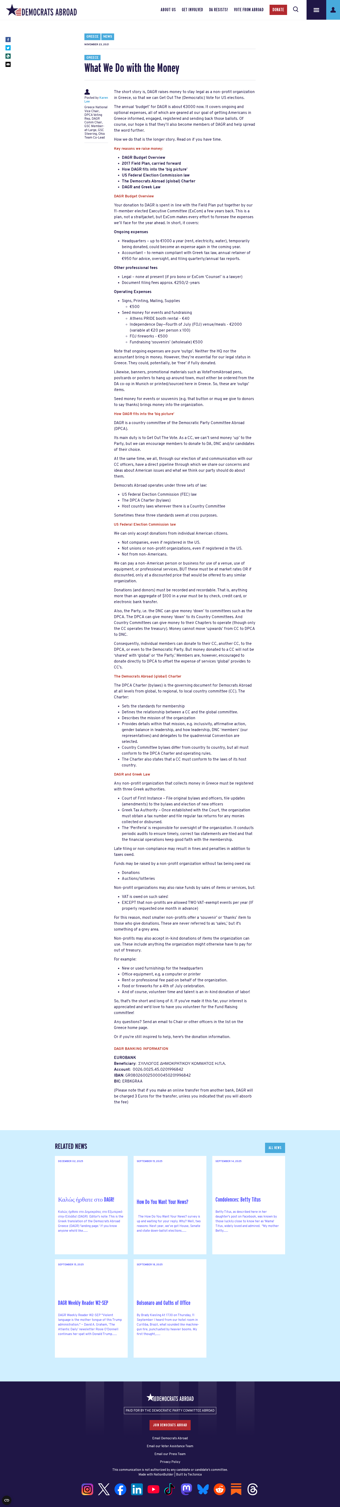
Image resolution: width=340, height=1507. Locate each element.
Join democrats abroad (170, 1425)
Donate (278, 9)
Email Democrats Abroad (170, 1438)
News (107, 37)
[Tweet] (8, 48)
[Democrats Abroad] (41, 10)
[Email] (8, 64)
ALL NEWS (275, 1148)
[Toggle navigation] (316, 10)
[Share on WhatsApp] (8, 56)
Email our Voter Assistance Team (170, 1446)
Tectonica (195, 1475)
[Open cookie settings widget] (6, 1500)
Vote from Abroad (249, 9)
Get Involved (192, 9)
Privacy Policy (170, 1462)
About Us (168, 9)
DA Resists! (218, 9)
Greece (92, 37)
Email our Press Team (170, 1454)
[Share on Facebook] (8, 39)
